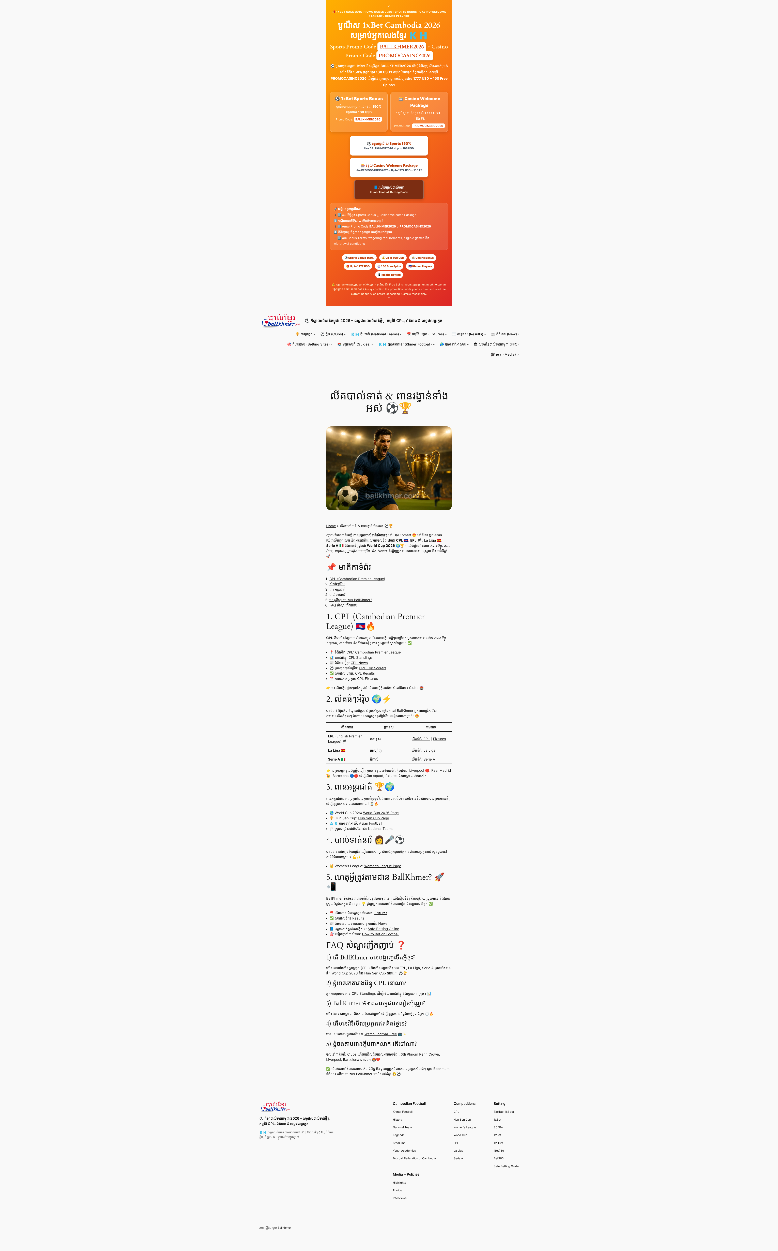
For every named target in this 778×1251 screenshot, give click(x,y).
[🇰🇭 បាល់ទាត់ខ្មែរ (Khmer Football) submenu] (434, 344)
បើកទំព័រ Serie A (423, 759)
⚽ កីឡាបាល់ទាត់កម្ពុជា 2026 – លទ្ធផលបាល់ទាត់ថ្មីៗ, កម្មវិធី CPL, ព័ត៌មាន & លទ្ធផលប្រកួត (373, 320)
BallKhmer (284, 1227)
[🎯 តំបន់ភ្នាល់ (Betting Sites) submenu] (331, 344)
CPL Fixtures (367, 679)
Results (358, 918)
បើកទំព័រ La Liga (423, 750)
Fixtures (439, 739)
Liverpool (416, 770)
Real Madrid (441, 770)
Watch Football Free (380, 1034)
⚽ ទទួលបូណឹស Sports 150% (389, 146)
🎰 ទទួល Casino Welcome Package (389, 167)
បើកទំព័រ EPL (421, 739)
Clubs (413, 688)
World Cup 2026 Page (381, 813)
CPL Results (365, 673)
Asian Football (370, 823)
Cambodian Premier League (378, 652)
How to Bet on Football (380, 934)
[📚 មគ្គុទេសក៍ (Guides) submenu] (372, 344)
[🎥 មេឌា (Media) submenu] (518, 354)
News (383, 924)
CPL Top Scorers (372, 668)
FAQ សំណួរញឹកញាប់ (343, 605)
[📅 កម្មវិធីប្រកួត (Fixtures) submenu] (446, 334)
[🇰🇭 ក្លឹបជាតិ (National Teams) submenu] (401, 334)
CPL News (359, 663)
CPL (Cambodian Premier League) (357, 579)
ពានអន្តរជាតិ (337, 589)
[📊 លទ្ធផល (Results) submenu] (485, 334)
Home (331, 526)
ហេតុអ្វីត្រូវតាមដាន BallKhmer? (350, 600)
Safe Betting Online (383, 929)
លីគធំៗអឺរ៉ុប (337, 584)
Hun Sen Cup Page (373, 818)
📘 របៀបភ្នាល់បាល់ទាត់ (389, 189)
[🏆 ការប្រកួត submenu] (314, 334)
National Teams (380, 829)
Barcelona (340, 776)
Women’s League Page (382, 866)
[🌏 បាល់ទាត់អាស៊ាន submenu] (468, 344)
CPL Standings (360, 658)
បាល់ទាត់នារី (337, 595)
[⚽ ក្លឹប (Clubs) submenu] (345, 334)
